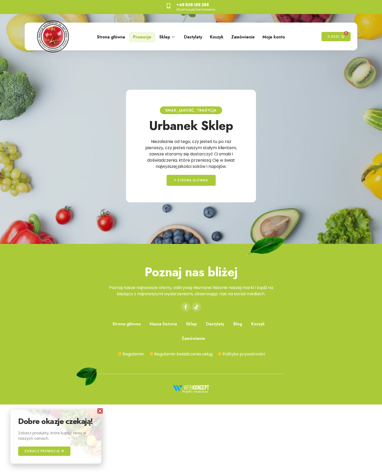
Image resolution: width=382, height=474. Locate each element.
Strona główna (111, 37)
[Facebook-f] (185, 307)
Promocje (142, 37)
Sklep (164, 37)
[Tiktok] (196, 307)
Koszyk (216, 37)
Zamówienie (243, 37)
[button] (100, 411)
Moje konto (273, 37)
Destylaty (193, 37)
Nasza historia (163, 324)
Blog (237, 324)
